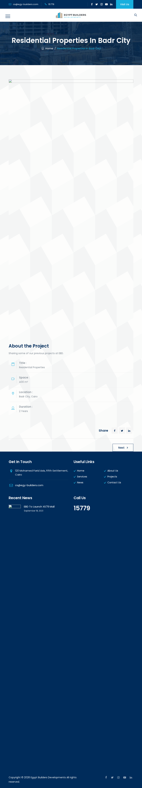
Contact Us (114, 482)
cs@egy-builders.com (25, 4)
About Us (112, 470)
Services (82, 476)
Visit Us (124, 4)
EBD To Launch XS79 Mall (39, 506)
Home (48, 48)
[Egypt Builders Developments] (71, 15)
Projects (112, 476)
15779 (82, 508)
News (80, 482)
